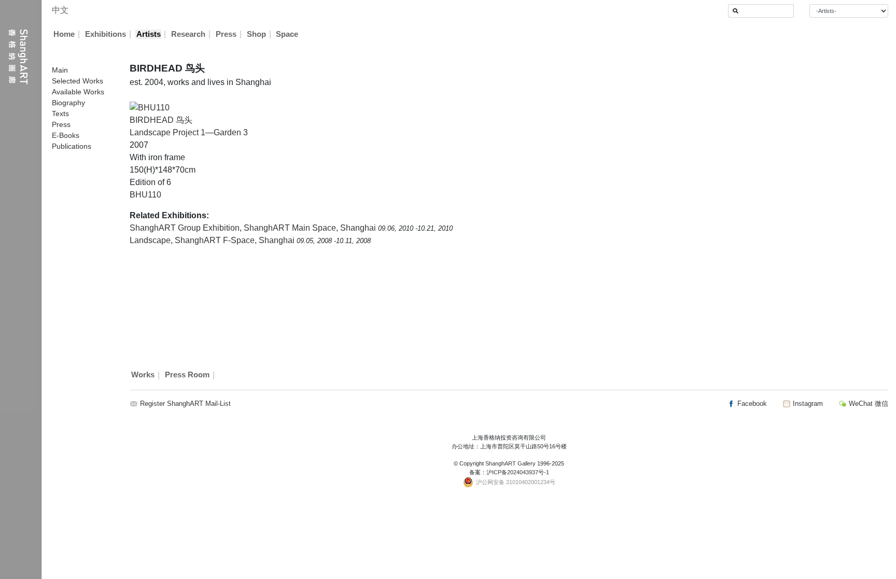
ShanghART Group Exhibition (185, 227)
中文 (60, 10)
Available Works (78, 92)
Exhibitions (105, 34)
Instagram (807, 403)
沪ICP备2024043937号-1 (517, 472)
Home (64, 34)
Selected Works (77, 81)
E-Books (65, 135)
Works (143, 375)
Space (287, 34)
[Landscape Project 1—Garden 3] (150, 107)
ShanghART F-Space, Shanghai (236, 240)
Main (60, 70)
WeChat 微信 (867, 403)
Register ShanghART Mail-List (185, 403)
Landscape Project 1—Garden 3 (189, 132)
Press (226, 34)
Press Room (187, 375)
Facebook (751, 403)
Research (188, 34)
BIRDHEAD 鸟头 (161, 120)
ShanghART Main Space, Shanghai (311, 227)
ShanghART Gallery (510, 463)
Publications (71, 146)
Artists (148, 34)
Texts (60, 113)
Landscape (150, 240)
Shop (256, 34)
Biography (68, 102)
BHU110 (145, 194)
